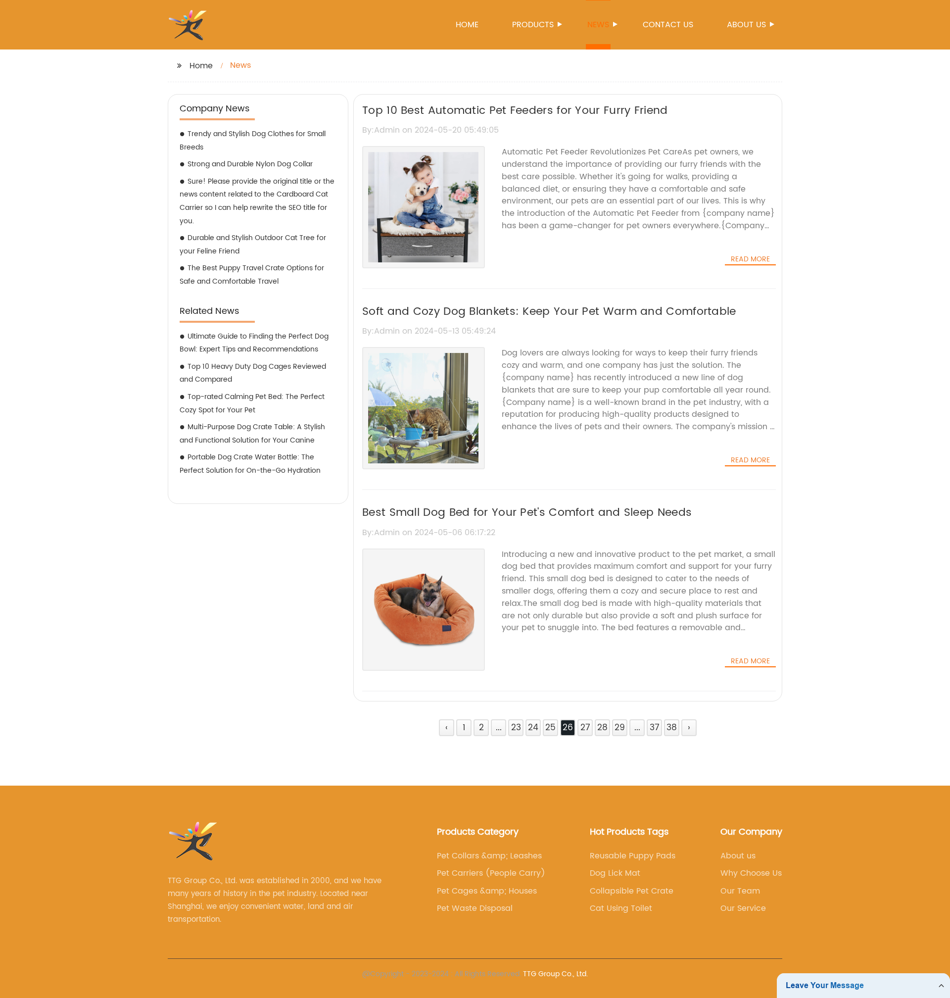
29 (620, 728)
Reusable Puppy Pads (632, 856)
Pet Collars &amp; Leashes (489, 856)
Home (467, 24)
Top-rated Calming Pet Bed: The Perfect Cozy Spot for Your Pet (252, 403)
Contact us (668, 24)
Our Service (743, 908)
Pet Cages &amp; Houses (487, 891)
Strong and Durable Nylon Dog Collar (250, 164)
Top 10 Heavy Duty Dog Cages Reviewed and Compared (253, 373)
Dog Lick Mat (615, 873)
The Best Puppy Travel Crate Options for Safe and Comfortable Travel (252, 274)
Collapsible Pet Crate (631, 891)
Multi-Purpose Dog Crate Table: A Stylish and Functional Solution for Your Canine (252, 433)
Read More (750, 259)
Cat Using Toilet (621, 908)
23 (516, 728)
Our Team (740, 891)
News (598, 24)
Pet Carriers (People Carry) (491, 873)
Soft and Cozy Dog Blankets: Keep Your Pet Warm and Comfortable (549, 311)
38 (671, 728)
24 (533, 728)
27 (585, 728)
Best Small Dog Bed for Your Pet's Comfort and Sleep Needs (527, 512)
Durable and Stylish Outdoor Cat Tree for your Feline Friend (253, 244)
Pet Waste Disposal (475, 908)
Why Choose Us (751, 873)
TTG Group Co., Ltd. (555, 974)
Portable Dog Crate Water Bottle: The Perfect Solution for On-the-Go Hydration (250, 463)
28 (602, 728)
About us (746, 24)
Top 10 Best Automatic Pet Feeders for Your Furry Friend (515, 110)
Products (533, 24)
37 (655, 728)
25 (550, 728)
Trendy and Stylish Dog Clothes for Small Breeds (253, 140)
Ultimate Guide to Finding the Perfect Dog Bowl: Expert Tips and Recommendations (254, 343)
